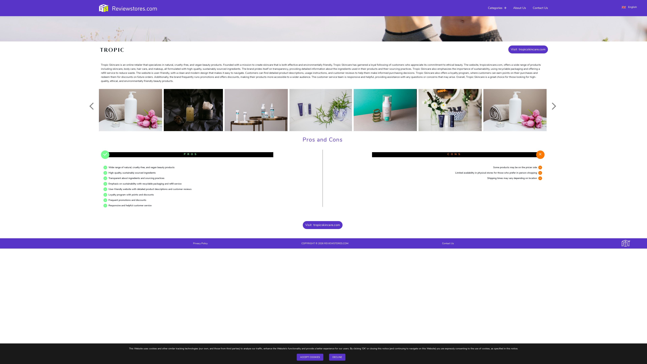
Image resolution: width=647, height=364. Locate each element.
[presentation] (92, 106)
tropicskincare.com (532, 49)
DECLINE (337, 357)
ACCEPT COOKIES (310, 357)
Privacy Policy (200, 243)
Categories (495, 8)
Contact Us (540, 8)
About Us (519, 8)
